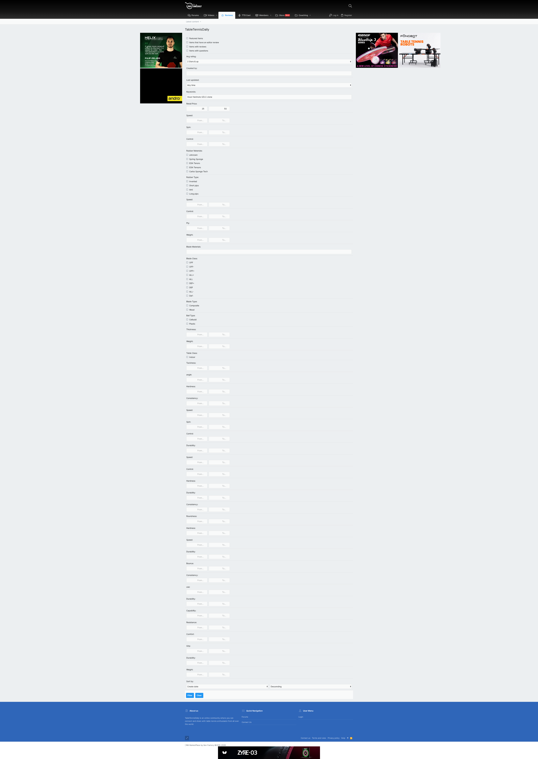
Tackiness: (191, 363)
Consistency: (192, 398)
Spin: (188, 127)
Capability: (191, 610)
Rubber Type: (192, 177)
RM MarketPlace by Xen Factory (206, 745)
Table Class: (191, 353)
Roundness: (191, 516)
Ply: (188, 223)
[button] (216, 15)
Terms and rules (319, 738)
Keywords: (191, 92)
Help (343, 738)
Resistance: (191, 622)
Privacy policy (333, 738)
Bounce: (190, 563)
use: (188, 587)
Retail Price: (191, 103)
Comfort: (190, 634)
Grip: (188, 646)
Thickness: (191, 329)
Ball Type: (190, 315)
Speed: (189, 115)
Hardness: (191, 386)
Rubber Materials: (194, 151)
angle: (189, 374)
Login (300, 717)
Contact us (246, 722)
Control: (189, 139)
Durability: (191, 445)
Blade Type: (191, 301)
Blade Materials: (193, 246)
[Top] (347, 738)
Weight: (189, 235)
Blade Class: (192, 258)
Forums (245, 717)
